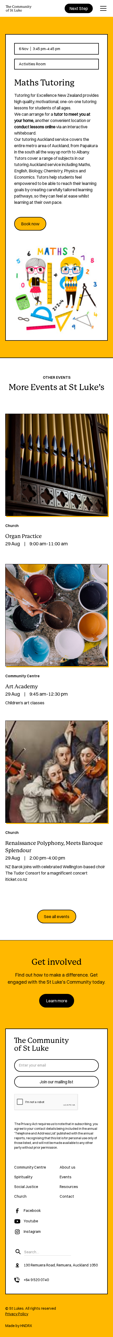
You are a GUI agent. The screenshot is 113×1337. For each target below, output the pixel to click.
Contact (67, 1196)
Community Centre (30, 1167)
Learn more (56, 1000)
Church (20, 1196)
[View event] (56, 465)
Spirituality (23, 1177)
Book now (30, 223)
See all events (56, 916)
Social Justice (26, 1186)
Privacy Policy (16, 1314)
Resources (69, 1186)
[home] (19, 8)
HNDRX (26, 1325)
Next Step (78, 8)
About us (67, 1167)
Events (65, 1177)
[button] (102, 8)
